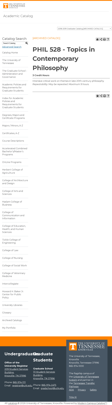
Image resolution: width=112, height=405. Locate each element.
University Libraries (12, 305)
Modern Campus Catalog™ (92, 403)
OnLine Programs (11, 162)
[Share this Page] (100, 39)
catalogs (12, 403)
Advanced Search (11, 47)
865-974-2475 (49, 385)
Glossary (6, 312)
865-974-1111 (19, 382)
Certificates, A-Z (10, 133)
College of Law (10, 250)
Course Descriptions (13, 141)
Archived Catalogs (12, 320)
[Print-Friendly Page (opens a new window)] (104, 39)
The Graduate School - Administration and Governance (14, 74)
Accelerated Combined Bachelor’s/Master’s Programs (14, 151)
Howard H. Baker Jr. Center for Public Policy (13, 294)
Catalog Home (10, 52)
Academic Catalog (18, 16)
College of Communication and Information (13, 215)
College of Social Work (14, 265)
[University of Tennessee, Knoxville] (14, 7)
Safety (93, 390)
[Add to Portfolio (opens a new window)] (97, 39)
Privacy (82, 390)
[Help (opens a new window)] (108, 39)
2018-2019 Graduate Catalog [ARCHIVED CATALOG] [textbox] (80, 29)
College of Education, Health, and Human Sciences (14, 229)
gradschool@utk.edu (52, 388)
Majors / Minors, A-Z (12, 125)
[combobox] (84, 28)
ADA (71, 390)
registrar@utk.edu (22, 385)
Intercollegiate (10, 283)
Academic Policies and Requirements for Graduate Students (14, 87)
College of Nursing (12, 258)
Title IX (73, 397)
